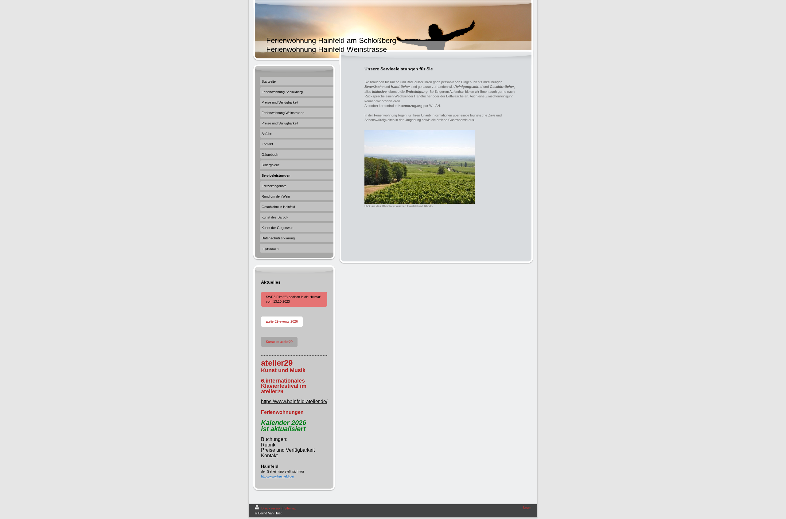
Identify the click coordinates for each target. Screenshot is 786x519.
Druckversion (271, 508)
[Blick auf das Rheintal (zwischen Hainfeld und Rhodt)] (419, 167)
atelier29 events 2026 (282, 321)
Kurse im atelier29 (279, 342)
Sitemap (290, 508)
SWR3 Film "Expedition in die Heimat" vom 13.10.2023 (293, 299)
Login (527, 507)
